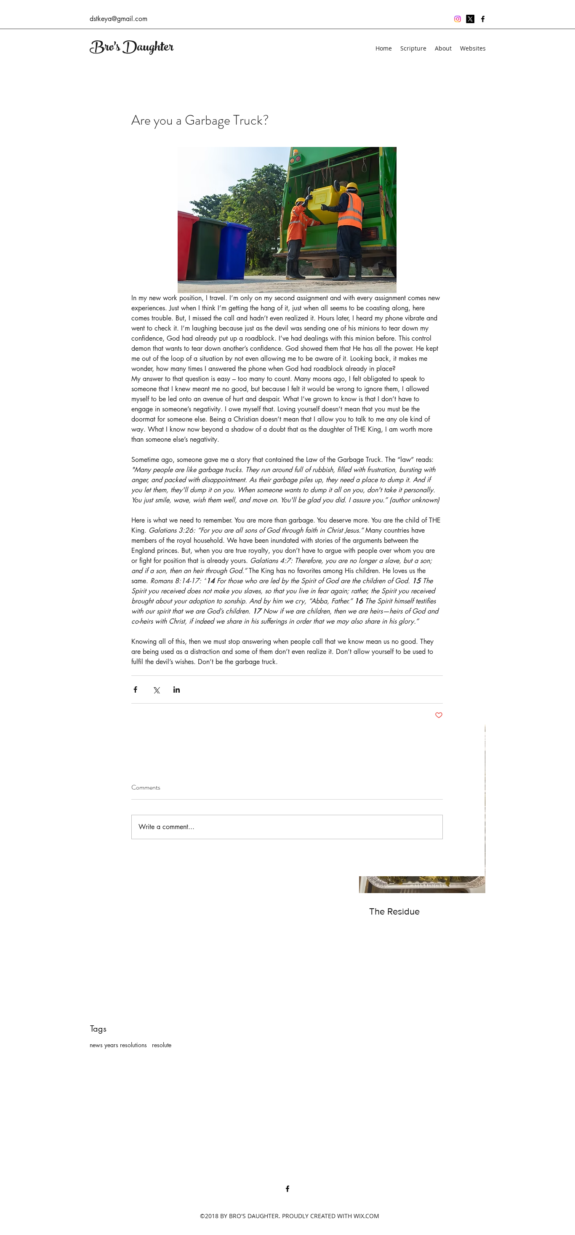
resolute (161, 1045)
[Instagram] (457, 19)
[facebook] (483, 19)
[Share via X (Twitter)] (156, 690)
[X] (470, 19)
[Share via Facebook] (135, 690)
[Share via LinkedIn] (177, 690)
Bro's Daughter (131, 48)
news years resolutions (118, 1045)
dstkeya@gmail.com (118, 18)
